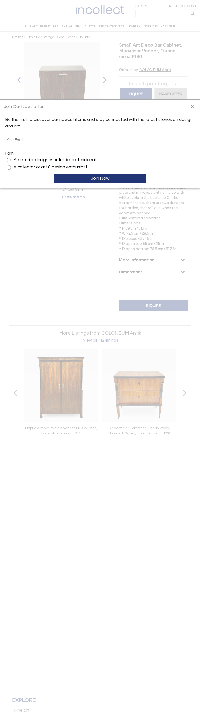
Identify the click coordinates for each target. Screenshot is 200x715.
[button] (192, 106)
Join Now (100, 178)
